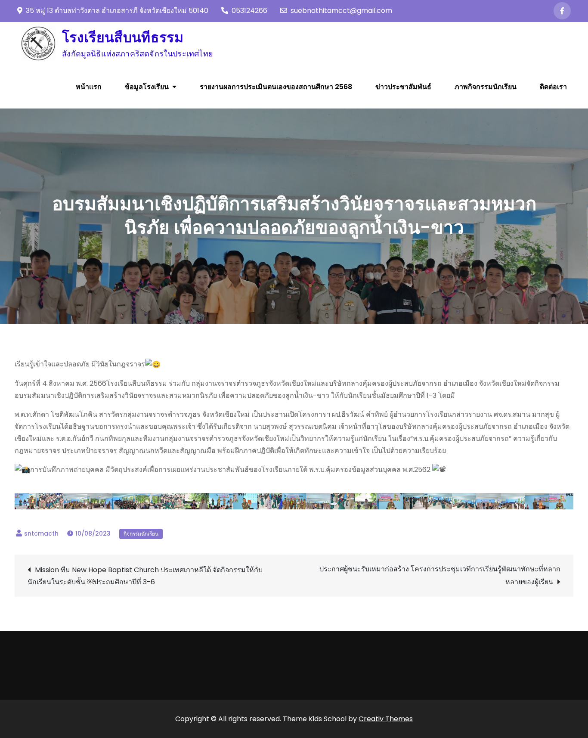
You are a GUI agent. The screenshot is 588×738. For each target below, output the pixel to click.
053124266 (249, 11)
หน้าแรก (89, 87)
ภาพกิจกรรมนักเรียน (486, 87)
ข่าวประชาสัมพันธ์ (403, 87)
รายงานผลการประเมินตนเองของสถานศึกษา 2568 (276, 87)
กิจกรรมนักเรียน (141, 533)
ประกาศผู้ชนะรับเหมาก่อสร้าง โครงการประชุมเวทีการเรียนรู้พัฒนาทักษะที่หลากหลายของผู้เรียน (439, 575)
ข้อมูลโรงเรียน (147, 87)
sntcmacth (41, 533)
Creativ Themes (386, 719)
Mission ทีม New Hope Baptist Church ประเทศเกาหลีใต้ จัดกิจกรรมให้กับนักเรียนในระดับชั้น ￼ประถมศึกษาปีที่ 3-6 (145, 576)
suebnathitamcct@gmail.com (341, 11)
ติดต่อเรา (553, 87)
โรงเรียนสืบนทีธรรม (122, 37)
